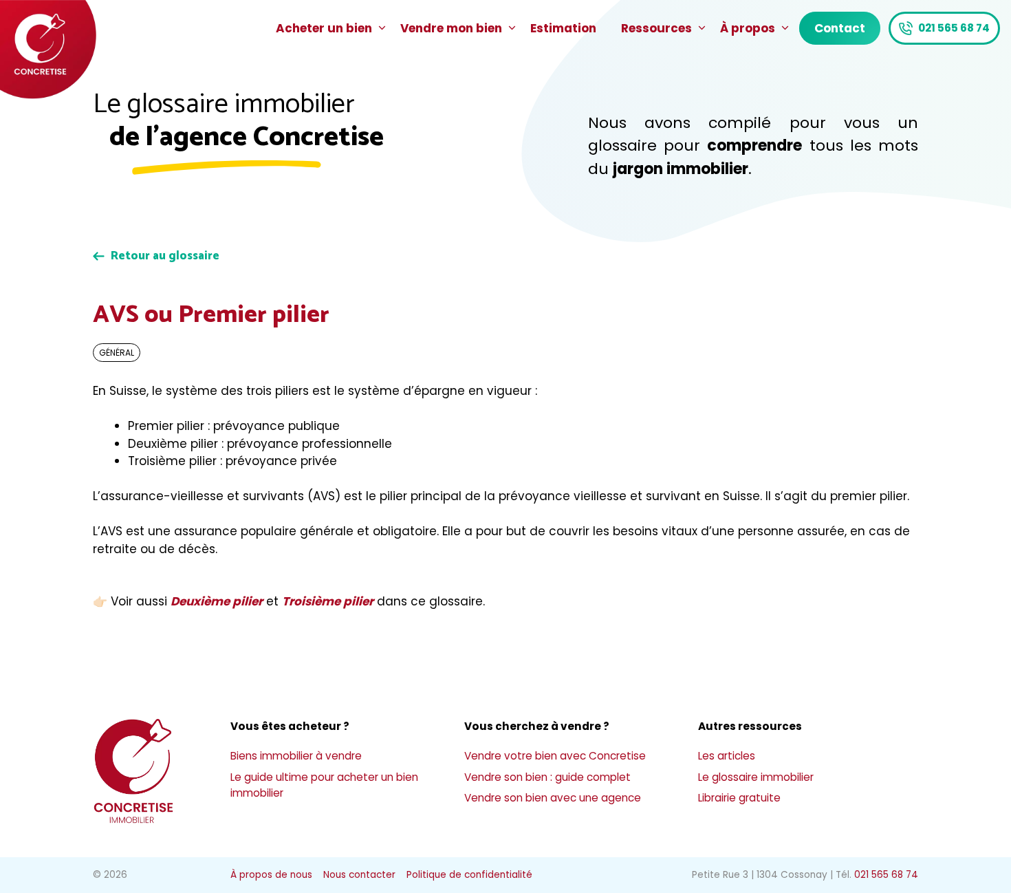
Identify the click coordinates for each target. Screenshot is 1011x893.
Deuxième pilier (217, 601)
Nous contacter (359, 874)
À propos (747, 28)
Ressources (656, 28)
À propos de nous (271, 874)
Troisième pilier (327, 601)
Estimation (563, 28)
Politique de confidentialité (469, 874)
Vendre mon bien (451, 28)
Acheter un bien (324, 28)
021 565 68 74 (954, 28)
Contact (839, 28)
